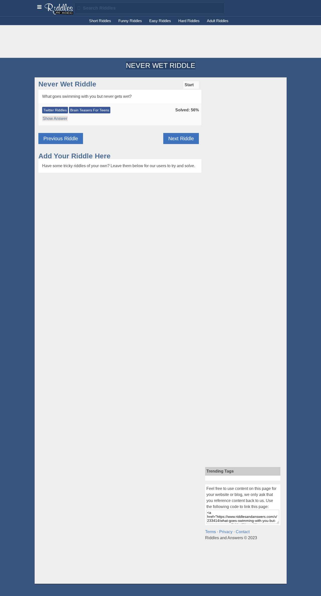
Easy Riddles (160, 21)
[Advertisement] (160, 41)
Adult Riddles (217, 21)
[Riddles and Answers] (59, 13)
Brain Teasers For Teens (89, 110)
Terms (210, 532)
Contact (243, 532)
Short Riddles (100, 21)
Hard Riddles (189, 21)
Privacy (225, 532)
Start (190, 85)
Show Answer (55, 118)
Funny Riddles (130, 21)
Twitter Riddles (55, 110)
